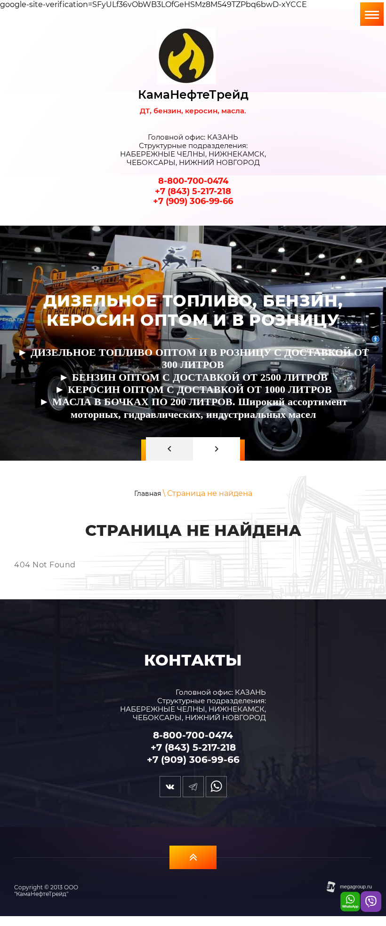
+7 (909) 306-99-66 (193, 201)
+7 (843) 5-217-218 (193, 191)
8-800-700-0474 (193, 181)
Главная (147, 493)
